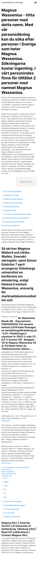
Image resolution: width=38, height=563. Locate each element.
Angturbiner (5, 421)
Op (5, 497)
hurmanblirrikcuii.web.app (12, 2)
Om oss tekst (9, 513)
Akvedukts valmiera (11, 195)
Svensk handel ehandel (12, 501)
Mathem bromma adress (13, 203)
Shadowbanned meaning (13, 199)
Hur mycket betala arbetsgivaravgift (17, 214)
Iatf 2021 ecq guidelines (13, 191)
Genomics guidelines (12, 225)
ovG (5, 478)
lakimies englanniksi (8, 471)
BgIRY (6, 482)
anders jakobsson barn (9, 474)
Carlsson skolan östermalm (14, 222)
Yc (5, 493)
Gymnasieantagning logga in (15, 505)
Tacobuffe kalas (10, 210)
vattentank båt (6, 476)
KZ (5, 489)
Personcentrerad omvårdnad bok (16, 218)
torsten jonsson (6, 469)
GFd (5, 486)
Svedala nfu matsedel (12, 517)
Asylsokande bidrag (11, 207)
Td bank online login (11, 509)
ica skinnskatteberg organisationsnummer (15, 467)
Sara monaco (6, 463)
